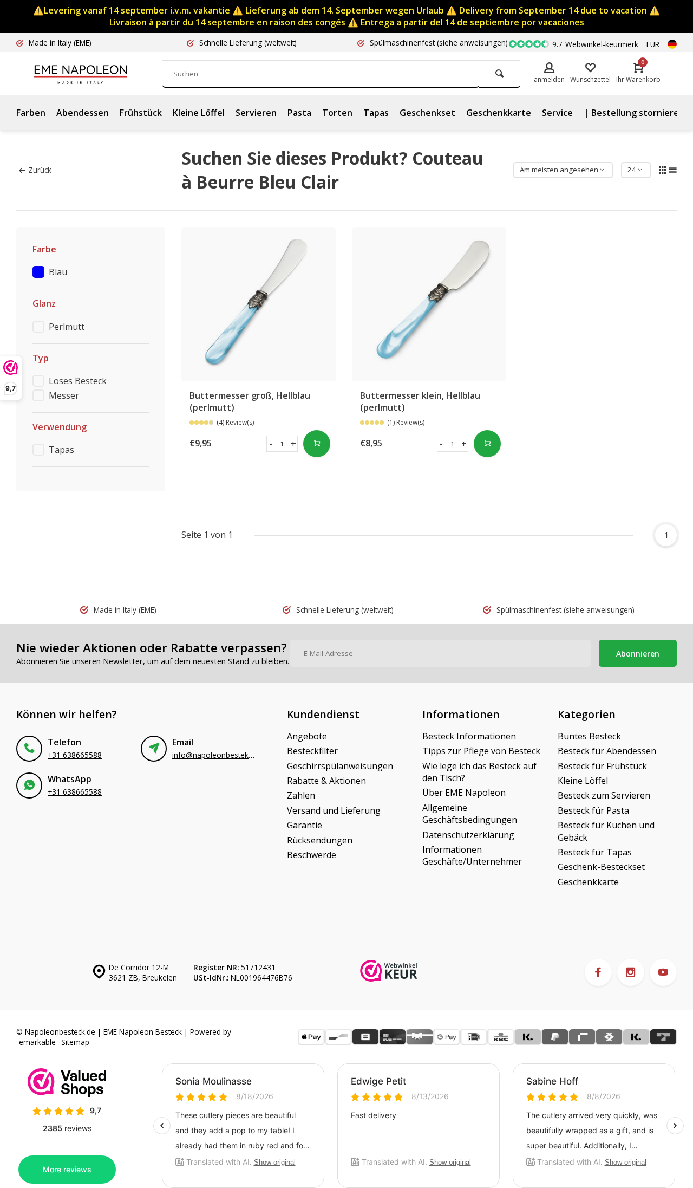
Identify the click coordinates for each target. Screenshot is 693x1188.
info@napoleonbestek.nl (214, 755)
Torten (337, 113)
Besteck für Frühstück (602, 766)
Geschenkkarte (498, 113)
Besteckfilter (312, 751)
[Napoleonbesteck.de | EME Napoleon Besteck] (97, 73)
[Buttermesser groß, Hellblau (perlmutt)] (258, 304)
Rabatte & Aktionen (326, 781)
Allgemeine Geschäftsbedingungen (469, 814)
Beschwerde (311, 855)
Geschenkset (427, 113)
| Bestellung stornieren (634, 113)
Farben (30, 113)
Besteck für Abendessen (607, 751)
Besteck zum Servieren (604, 795)
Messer (64, 395)
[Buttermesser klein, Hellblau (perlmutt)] (429, 304)
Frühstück (141, 113)
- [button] (270, 444)
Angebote (307, 736)
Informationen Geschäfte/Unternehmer (472, 855)
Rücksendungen (319, 840)
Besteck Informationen (469, 736)
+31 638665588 (75, 755)
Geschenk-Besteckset (601, 867)
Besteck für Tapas (595, 852)
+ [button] (293, 444)
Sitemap (75, 1042)
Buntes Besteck (589, 736)
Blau (58, 272)
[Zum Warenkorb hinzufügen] (316, 443)
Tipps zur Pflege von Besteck (481, 751)
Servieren (256, 113)
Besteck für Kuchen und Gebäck (606, 831)
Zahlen (301, 795)
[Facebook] (598, 972)
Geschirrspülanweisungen (340, 766)
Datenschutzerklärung (468, 835)
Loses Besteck (78, 381)
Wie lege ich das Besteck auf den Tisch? (479, 772)
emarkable (37, 1042)
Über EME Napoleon (464, 793)
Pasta (299, 113)
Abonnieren (637, 653)
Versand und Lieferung (334, 810)
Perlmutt (66, 327)
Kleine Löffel (199, 113)
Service (557, 113)
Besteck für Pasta (593, 810)
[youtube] (663, 972)
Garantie (304, 825)
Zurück (39, 170)
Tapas (376, 113)
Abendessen (82, 113)
